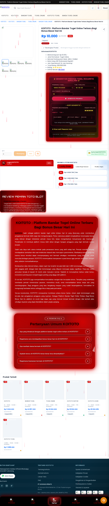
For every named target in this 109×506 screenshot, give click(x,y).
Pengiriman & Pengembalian (86, 480)
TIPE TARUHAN (79, 84)
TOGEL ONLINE (75, 2)
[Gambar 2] (13, 62)
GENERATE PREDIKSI (73, 98)
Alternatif (76, 503)
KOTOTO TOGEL (87, 2)
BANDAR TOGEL (64, 2)
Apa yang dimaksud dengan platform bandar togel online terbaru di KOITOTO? (49, 332)
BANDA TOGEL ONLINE (70, 15)
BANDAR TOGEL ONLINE (101, 2)
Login (33, 503)
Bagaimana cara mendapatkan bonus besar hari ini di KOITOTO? (44, 339)
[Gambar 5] (5, 70)
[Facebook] (2, 486)
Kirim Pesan (9, 476)
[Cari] (15, 8)
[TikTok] (11, 486)
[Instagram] (7, 486)
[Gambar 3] (20, 62)
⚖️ (98, 8)
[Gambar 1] (5, 62)
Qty (3, 151)
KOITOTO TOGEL (53, 15)
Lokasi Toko (42, 477)
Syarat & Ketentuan (83, 470)
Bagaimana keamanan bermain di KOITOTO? (36, 361)
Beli (30, 153)
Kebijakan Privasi (82, 473)
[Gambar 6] (13, 70)
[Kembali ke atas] (104, 495)
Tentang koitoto (44, 470)
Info (49, 163)
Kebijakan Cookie (82, 477)
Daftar (54, 503)
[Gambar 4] (28, 62)
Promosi (11, 503)
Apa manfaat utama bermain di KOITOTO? (35, 346)
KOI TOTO (15, 15)
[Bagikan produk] (104, 29)
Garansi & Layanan (82, 488)
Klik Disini (61, 70)
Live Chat (97, 503)
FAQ (39, 480)
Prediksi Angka (99, 166)
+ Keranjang (20, 153)
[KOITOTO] (4, 8)
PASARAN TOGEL (58, 84)
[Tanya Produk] (37, 153)
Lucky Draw (65, 166)
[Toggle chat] (103, 500)
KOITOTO (5, 15)
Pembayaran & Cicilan (84, 484)
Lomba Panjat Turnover (82, 166)
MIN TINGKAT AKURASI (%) (61, 91)
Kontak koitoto (43, 473)
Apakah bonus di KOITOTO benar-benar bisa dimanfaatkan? (42, 354)
